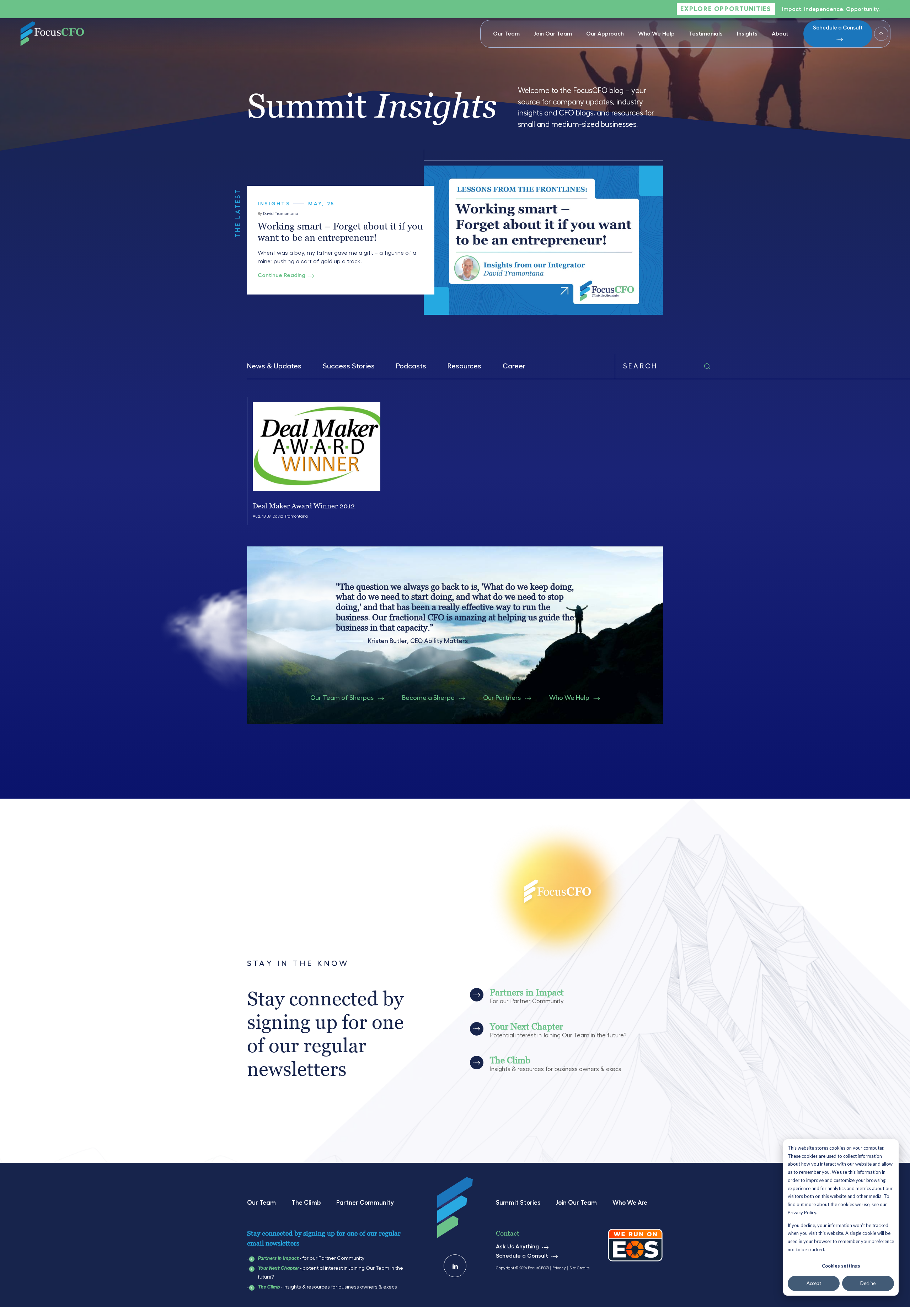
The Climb (269, 1287)
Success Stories (349, 366)
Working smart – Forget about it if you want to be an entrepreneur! (340, 232)
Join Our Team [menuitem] (553, 34)
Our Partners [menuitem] (502, 698)
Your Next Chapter (278, 1268)
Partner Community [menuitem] (365, 1203)
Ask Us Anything (517, 1246)
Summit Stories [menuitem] (518, 1203)
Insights (274, 203)
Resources (464, 366)
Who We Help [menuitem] (656, 34)
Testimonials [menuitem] (706, 34)
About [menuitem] (780, 34)
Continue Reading (281, 275)
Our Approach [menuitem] (605, 34)
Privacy (559, 1268)
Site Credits (579, 1268)
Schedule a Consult (838, 28)
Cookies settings (841, 1266)
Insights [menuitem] (747, 34)
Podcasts (411, 366)
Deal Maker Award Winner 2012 (304, 506)
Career (514, 366)
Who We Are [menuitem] (629, 1203)
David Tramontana (280, 214)
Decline (868, 1283)
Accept (814, 1283)
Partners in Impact (278, 1258)
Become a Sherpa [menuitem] (428, 698)
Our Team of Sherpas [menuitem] (342, 698)
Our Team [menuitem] (506, 34)
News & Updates (274, 366)
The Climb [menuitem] (306, 1203)
